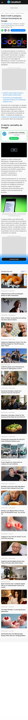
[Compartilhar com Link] (8, 30)
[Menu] (2, 2)
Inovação (12, 13)
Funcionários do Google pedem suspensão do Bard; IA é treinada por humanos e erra (14, 99)
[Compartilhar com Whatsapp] (2, 30)
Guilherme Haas (7, 23)
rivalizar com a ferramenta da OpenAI (12, 117)
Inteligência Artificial (20, 13)
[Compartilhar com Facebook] (5, 30)
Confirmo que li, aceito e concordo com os (14, 31)
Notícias (7, 13)
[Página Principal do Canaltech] (14, 3)
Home (2, 13)
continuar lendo (14, 259)
